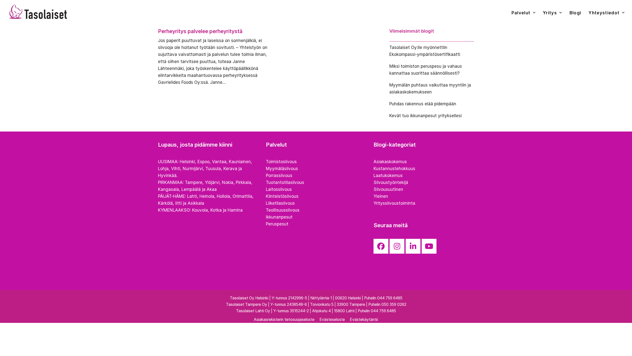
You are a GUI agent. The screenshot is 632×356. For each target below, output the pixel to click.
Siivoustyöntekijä (391, 182)
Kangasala (168, 189)
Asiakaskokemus (390, 161)
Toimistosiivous (281, 161)
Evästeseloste (332, 319)
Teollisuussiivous (282, 210)
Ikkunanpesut (279, 217)
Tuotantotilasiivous (285, 182)
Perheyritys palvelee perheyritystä (200, 31)
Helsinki (187, 161)
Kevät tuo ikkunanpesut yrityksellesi (425, 115)
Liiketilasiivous (280, 203)
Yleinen (381, 196)
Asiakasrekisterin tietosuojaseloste (284, 319)
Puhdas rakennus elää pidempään (422, 103)
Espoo (204, 161)
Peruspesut (277, 224)
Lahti (192, 196)
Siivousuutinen (388, 189)
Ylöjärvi (212, 182)
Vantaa (219, 161)
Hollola (223, 196)
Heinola (206, 196)
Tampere (193, 182)
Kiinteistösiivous (282, 196)
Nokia (227, 182)
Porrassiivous (279, 175)
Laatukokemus (388, 175)
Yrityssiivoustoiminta (394, 203)
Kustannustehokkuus (394, 168)
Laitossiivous (279, 189)
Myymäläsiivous (282, 168)
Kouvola (200, 210)
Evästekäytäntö (364, 319)
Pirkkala (243, 182)
